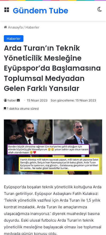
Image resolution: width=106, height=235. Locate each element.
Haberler (32, 27)
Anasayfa (15, 27)
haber (12, 100)
